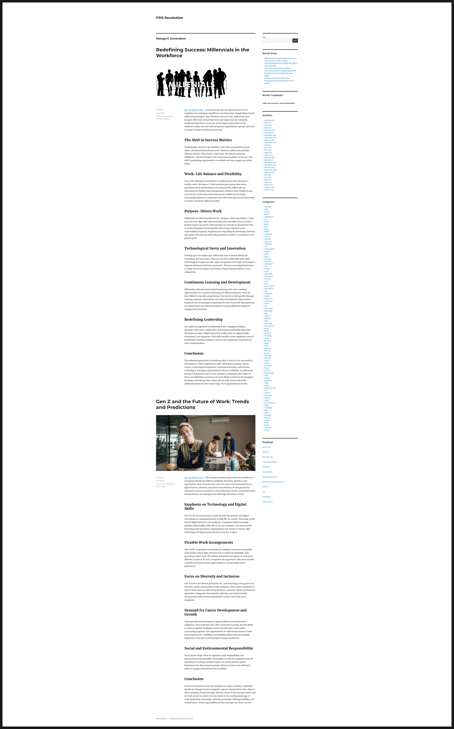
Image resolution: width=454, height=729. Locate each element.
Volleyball (268, 408)
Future (158, 484)
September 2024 (270, 170)
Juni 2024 (268, 177)
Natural (267, 351)
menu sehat (268, 326)
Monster (267, 333)
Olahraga (267, 356)
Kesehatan (268, 311)
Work (163, 486)
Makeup (267, 318)
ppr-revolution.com (193, 110)
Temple (267, 398)
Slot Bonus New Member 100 (273, 482)
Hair (266, 291)
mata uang (268, 323)
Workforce (167, 119)
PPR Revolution (169, 18)
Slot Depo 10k (267, 457)
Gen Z (164, 484)
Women (267, 420)
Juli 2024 (267, 175)
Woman (267, 418)
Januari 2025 (269, 160)
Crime (266, 254)
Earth (266, 271)
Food (266, 281)
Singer (266, 385)
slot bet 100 (266, 447)
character (268, 242)
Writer (266, 425)
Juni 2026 (268, 125)
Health (266, 296)
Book (266, 229)
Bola (266, 227)
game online (269, 286)
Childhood (268, 244)
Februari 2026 (269, 130)
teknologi (268, 395)
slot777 (265, 487)
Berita (266, 224)
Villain (266, 405)
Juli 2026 (267, 123)
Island (266, 304)
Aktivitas (267, 207)
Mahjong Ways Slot (269, 477)
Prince (266, 368)
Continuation (269, 249)
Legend (267, 316)
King (266, 314)
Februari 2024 (269, 187)
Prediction (171, 484)
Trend (158, 486)
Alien (266, 209)
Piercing (267, 358)
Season (267, 378)
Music (266, 343)
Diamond (267, 261)
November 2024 (270, 165)
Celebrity (267, 239)
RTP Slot (265, 452)
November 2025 (270, 138)
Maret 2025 (268, 155)
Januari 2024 (269, 190)
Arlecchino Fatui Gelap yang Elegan (277, 68)
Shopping (268, 381)
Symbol (267, 393)
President (268, 366)
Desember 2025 (270, 135)
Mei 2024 (267, 180)
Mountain (268, 336)
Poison (267, 363)
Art (265, 219)
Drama (266, 269)
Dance (266, 256)
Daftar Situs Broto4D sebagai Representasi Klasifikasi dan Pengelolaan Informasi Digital (280, 73)
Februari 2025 (269, 158)
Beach (266, 222)
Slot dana (265, 467)
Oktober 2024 (269, 167)
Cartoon (267, 237)
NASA (266, 346)
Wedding (267, 415)
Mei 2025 (267, 150)
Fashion (267, 279)
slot (263, 492)
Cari (263, 37)
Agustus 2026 (269, 120)
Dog (265, 266)
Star (265, 390)
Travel (266, 400)
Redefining (169, 116)
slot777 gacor (267, 502)
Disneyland (268, 264)
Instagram (268, 301)
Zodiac (266, 430)
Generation (160, 113)
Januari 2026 (269, 133)
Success (159, 119)
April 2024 (268, 182)
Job (265, 306)
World (266, 423)
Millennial (160, 116)
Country (267, 251)
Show (266, 383)
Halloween (268, 294)
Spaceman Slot (269, 388)
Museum (267, 341)
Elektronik (268, 274)
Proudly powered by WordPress (181, 719)
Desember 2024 (270, 163)
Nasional (267, 348)
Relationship (269, 373)
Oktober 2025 (269, 140)
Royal (266, 376)
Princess (267, 371)
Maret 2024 (268, 185)
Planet (266, 361)
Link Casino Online (269, 462)
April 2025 (268, 153)
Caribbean (268, 234)
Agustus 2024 (269, 172)
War (265, 410)
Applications (269, 217)
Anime (266, 214)
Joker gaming (267, 472)
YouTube (267, 428)
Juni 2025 (268, 148)
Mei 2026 (267, 128)
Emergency (268, 276)
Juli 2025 (267, 145)
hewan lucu (268, 299)
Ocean (266, 353)
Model (266, 331)
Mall (266, 321)
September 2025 (270, 143)
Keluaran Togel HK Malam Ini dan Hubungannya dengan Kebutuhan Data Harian (279, 80)
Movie (266, 338)
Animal (267, 212)
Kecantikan (268, 309)
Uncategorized (269, 403)
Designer (267, 259)
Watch (266, 413)
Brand (266, 232)
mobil (266, 328)
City (265, 247)
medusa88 (266, 497)
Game (266, 284)
